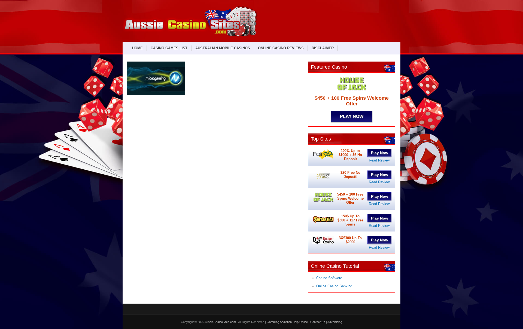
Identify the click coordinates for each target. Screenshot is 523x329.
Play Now (351, 116)
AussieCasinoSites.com (221, 322)
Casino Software (329, 278)
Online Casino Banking (334, 286)
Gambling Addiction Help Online (287, 322)
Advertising (334, 322)
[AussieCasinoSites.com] (190, 35)
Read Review (379, 160)
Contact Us (317, 322)
